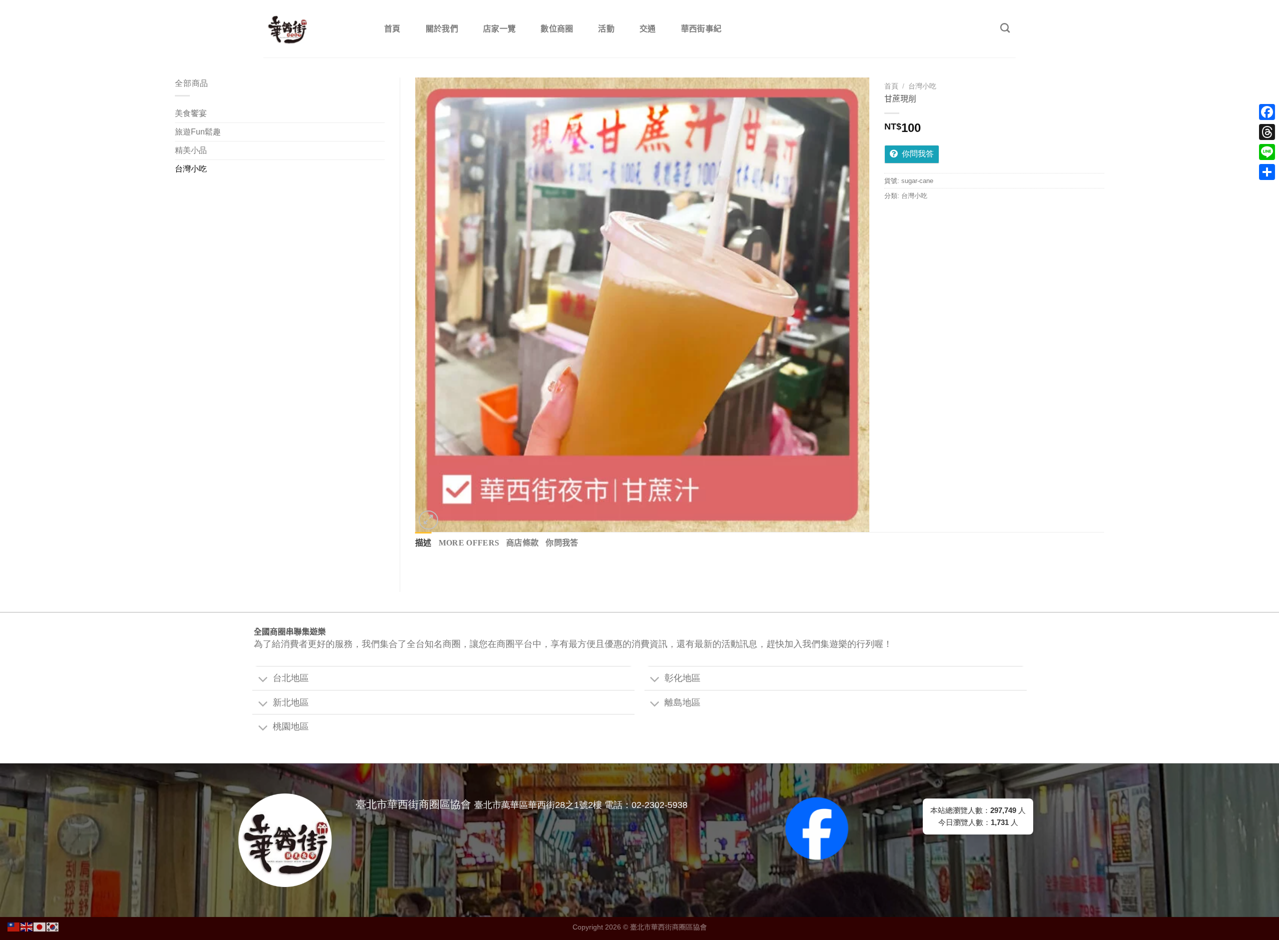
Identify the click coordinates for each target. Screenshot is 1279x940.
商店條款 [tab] (522, 542)
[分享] (1267, 172)
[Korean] (52, 926)
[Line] (1267, 152)
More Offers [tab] (469, 542)
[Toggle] (262, 680)
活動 (606, 28)
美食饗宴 (191, 113)
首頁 (392, 28)
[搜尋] (1005, 28)
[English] (26, 926)
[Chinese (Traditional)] (13, 926)
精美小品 (191, 150)
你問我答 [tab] (562, 542)
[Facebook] (1267, 112)
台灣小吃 (191, 168)
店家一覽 (499, 28)
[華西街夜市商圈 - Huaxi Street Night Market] (313, 29)
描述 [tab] (423, 542)
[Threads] (1267, 132)
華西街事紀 (701, 28)
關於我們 (442, 28)
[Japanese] (39, 926)
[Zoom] (428, 520)
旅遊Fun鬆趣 (198, 132)
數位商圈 (557, 28)
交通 (648, 28)
